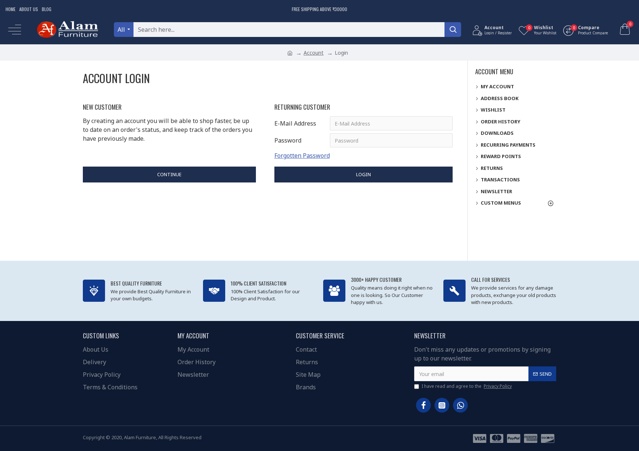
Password (287, 140)
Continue (169, 174)
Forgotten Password (302, 155)
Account (314, 52)
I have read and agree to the (467, 386)
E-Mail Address (295, 123)
